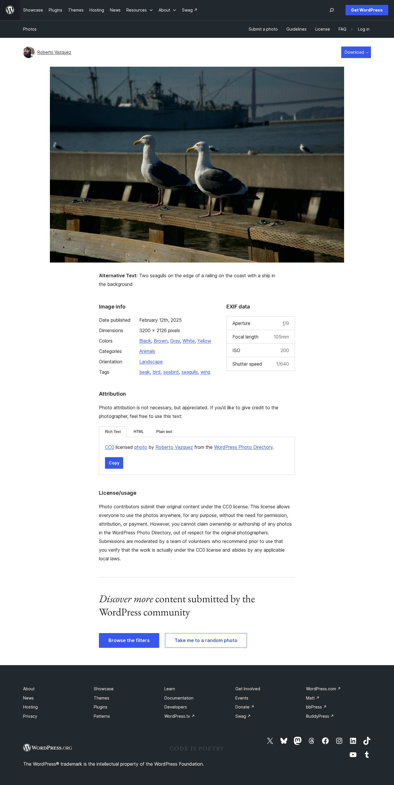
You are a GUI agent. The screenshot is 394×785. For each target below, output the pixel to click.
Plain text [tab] (164, 431)
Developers (175, 706)
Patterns (102, 716)
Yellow (204, 341)
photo (140, 447)
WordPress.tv (179, 716)
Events (241, 697)
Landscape (151, 361)
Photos (30, 29)
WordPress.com (323, 688)
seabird (171, 372)
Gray (175, 341)
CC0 (109, 447)
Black (145, 341)
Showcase (104, 688)
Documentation (179, 697)
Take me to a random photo (206, 640)
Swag (243, 716)
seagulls (189, 372)
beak (144, 372)
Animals (147, 351)
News (28, 697)
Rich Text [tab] (113, 431)
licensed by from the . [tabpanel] (189, 447)
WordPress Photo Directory (243, 447)
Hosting (30, 706)
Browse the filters (129, 640)
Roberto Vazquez (54, 52)
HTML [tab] (139, 431)
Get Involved (247, 688)
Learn (169, 688)
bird (157, 372)
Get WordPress (367, 10)
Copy (114, 462)
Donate (244, 706)
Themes (101, 697)
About (29, 688)
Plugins (100, 706)
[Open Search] (332, 10)
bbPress (316, 706)
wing (205, 372)
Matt (313, 697)
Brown (161, 341)
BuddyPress (320, 716)
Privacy (30, 716)
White (189, 341)
